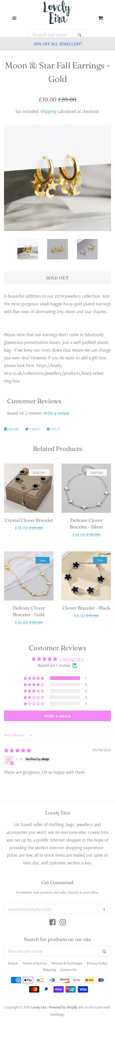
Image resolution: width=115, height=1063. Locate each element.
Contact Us (68, 970)
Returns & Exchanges (67, 963)
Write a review (56, 413)
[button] (34, 678)
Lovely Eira (38, 1007)
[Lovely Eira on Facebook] (52, 923)
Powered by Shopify (63, 1007)
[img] (17, 750)
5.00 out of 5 (71, 659)
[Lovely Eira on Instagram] (63, 923)
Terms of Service (35, 963)
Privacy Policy (97, 963)
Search (13, 963)
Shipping (48, 111)
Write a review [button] (57, 716)
